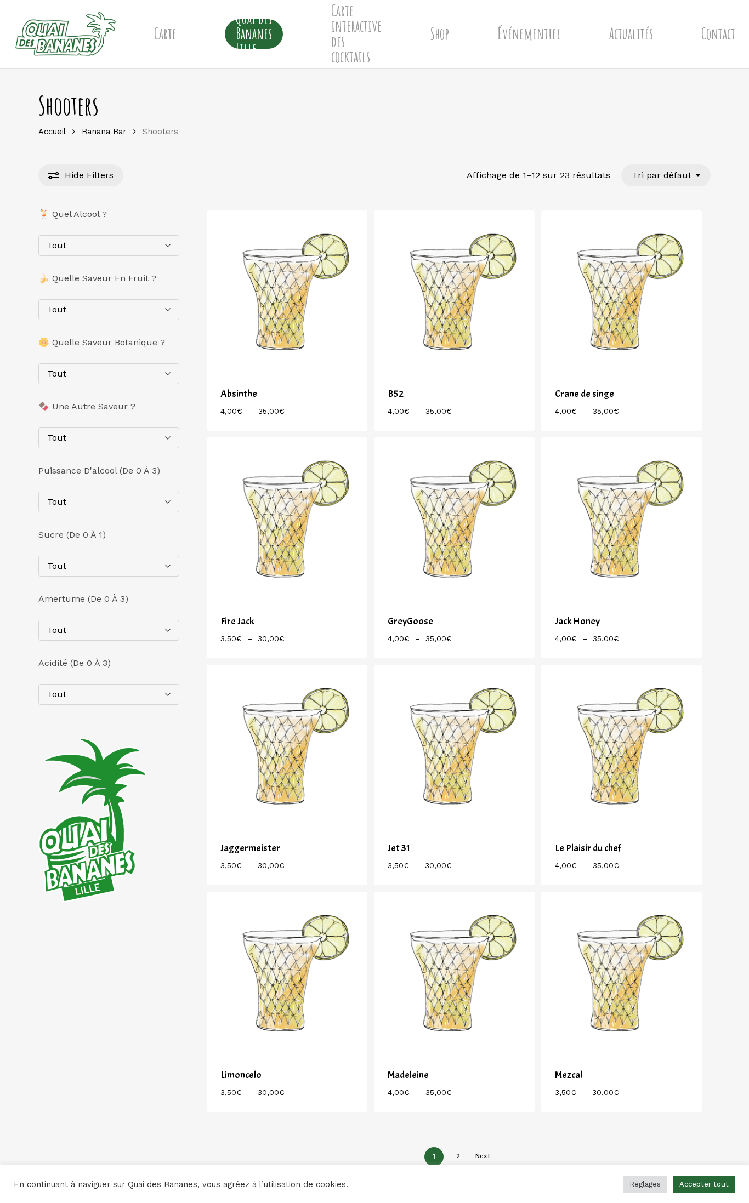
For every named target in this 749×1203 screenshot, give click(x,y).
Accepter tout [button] (704, 1184)
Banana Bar (104, 131)
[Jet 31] (454, 745)
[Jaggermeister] (287, 745)
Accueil (51, 131)
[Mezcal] (621, 972)
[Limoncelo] (287, 972)
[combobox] (666, 175)
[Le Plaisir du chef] (621, 745)
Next (482, 1156)
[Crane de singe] (621, 290)
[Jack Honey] (621, 517)
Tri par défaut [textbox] (661, 175)
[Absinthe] (287, 290)
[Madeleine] (454, 972)
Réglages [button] (645, 1184)
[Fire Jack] (287, 517)
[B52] (454, 290)
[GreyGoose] (454, 517)
